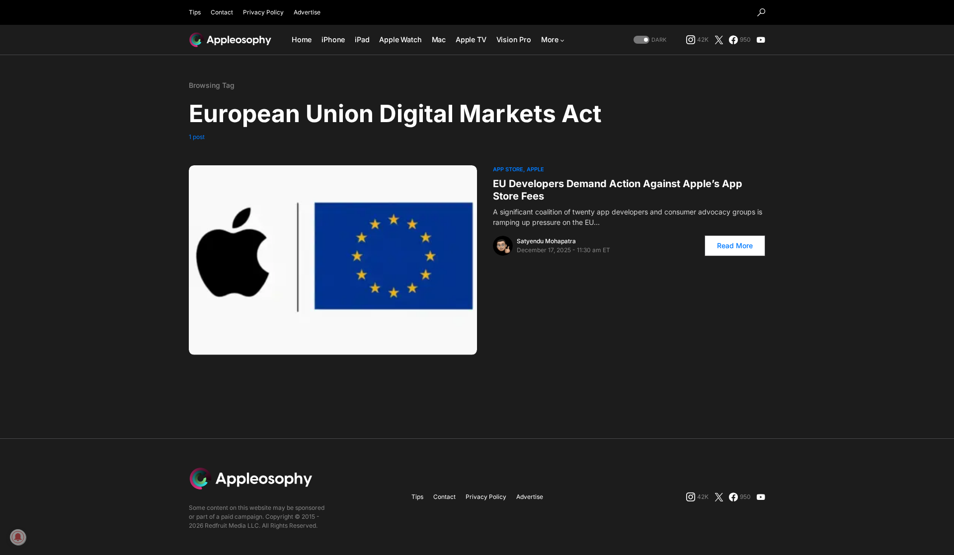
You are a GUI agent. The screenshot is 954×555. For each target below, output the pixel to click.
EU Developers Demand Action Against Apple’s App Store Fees (617, 190)
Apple (535, 169)
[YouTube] (760, 39)
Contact (222, 12)
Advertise (307, 12)
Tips (195, 12)
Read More (735, 245)
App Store (508, 169)
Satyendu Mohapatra (546, 241)
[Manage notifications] (18, 537)
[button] (761, 12)
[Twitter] (719, 39)
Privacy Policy (263, 12)
